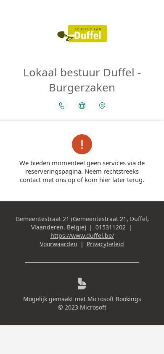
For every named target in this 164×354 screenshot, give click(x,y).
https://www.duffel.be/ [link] (82, 235)
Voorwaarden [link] (58, 244)
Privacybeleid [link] (105, 244)
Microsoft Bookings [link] (114, 299)
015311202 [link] (110, 227)
